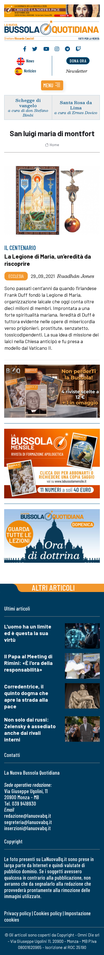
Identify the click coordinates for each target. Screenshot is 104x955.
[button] (52, 85)
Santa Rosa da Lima (76, 105)
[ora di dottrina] (52, 535)
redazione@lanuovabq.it (27, 815)
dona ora (78, 60)
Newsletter (76, 71)
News (30, 60)
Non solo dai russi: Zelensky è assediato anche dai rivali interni (30, 729)
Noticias (30, 70)
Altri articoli (53, 587)
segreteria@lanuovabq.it (28, 822)
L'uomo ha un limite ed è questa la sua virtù (27, 633)
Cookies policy (48, 913)
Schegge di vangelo (28, 103)
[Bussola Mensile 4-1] (52, 391)
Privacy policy (17, 913)
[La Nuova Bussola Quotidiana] (52, 29)
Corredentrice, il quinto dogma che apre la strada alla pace (26, 696)
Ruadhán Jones (75, 276)
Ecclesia (16, 276)
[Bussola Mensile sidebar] (52, 463)
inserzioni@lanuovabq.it (27, 828)
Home (54, 145)
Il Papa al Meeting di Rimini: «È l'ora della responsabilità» (28, 663)
